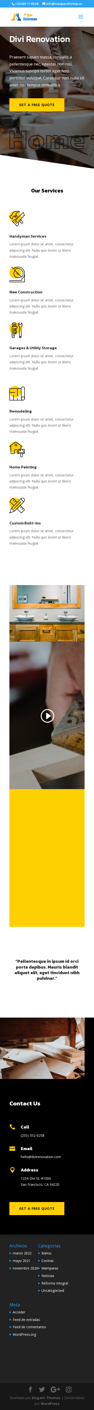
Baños (46, 1253)
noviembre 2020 (25, 1268)
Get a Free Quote (37, 104)
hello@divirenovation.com (41, 1156)
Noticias (47, 1275)
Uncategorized (52, 1290)
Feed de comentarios (29, 1327)
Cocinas (47, 1260)
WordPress (50, 1403)
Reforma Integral (54, 1283)
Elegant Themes (46, 1397)
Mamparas (49, 1268)
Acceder (19, 1312)
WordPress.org (24, 1334)
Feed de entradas (26, 1319)
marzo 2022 (22, 1253)
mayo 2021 (21, 1260)
